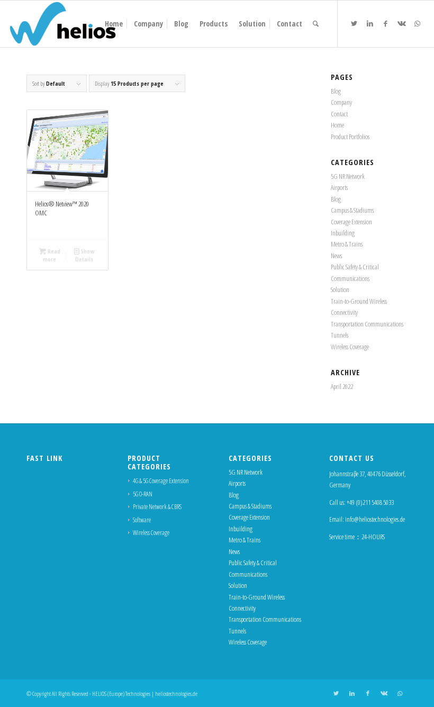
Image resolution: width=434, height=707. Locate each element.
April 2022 (342, 386)
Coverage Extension (351, 221)
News (336, 255)
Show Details (84, 255)
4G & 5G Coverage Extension (161, 480)
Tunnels (339, 335)
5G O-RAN (142, 494)
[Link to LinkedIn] (370, 23)
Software (142, 519)
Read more (51, 255)
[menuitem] (114, 24)
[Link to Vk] (402, 23)
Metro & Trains (347, 244)
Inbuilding (343, 233)
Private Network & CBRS (157, 506)
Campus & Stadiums (352, 210)
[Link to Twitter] (354, 23)
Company (341, 102)
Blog (336, 91)
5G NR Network (348, 176)
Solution (340, 289)
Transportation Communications (367, 324)
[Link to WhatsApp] (418, 23)
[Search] (316, 24)
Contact (339, 114)
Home (337, 125)
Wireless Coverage (350, 346)
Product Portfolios (350, 136)
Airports (339, 187)
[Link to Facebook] (386, 23)
